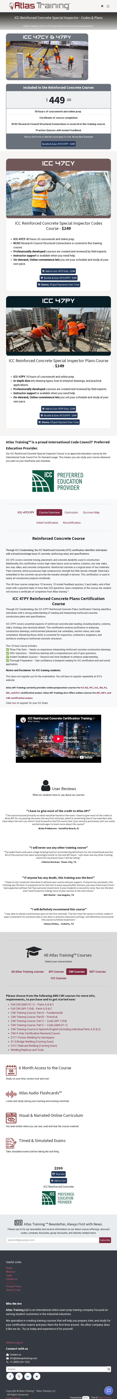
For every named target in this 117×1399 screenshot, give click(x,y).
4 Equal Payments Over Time (60, 284)
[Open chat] (108, 1390)
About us (10, 1271)
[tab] (26, 512)
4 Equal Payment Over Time (60, 422)
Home (9, 1268)
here (14, 703)
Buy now (60, 1173)
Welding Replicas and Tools (27, 1049)
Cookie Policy (52, 1380)
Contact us (11, 1279)
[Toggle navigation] (108, 6)
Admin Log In (14, 1342)
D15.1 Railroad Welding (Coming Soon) (34, 1045)
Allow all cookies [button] (16, 1386)
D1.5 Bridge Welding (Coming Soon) (32, 1041)
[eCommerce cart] (102, 6)
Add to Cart (60, 1180)
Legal (9, 1275)
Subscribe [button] (105, 1240)
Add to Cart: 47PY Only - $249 (60, 408)
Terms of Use (13, 1290)
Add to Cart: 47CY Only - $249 (60, 271)
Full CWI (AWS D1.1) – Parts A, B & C (32, 1004)
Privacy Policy (13, 1286)
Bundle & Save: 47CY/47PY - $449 (58, 143)
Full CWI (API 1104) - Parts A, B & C (31, 1008)
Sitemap (10, 1282)
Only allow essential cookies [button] (22, 1392)
